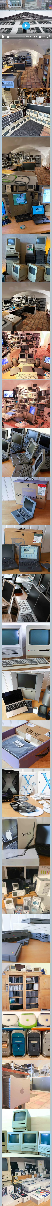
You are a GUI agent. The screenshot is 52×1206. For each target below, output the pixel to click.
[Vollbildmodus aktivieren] (48, 36)
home (2, 8)
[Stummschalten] (35, 36)
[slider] (16, 36)
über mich (48, 3)
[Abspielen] (3, 36)
